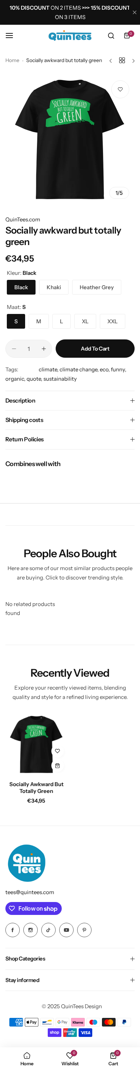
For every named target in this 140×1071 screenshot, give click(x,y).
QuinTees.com (22, 219)
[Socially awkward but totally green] (36, 745)
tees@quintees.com (29, 892)
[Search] (111, 35)
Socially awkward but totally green (36, 787)
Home (12, 60)
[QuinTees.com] (70, 35)
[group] (70, 139)
